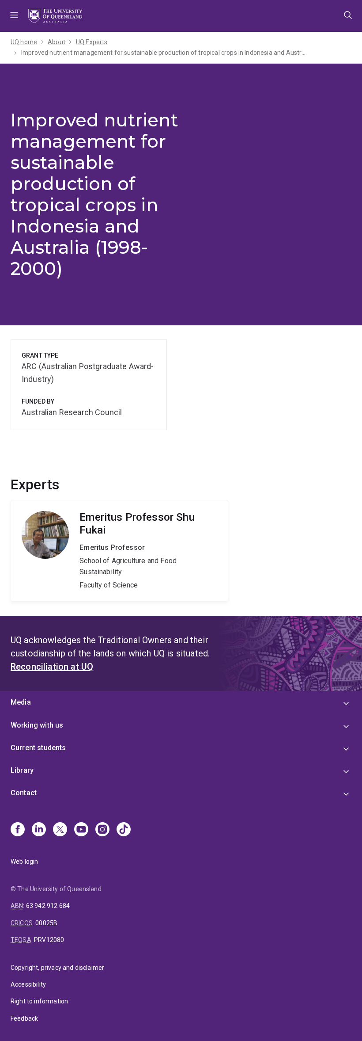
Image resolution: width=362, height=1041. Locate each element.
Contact (24, 793)
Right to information (39, 1001)
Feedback (24, 1018)
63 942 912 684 (48, 905)
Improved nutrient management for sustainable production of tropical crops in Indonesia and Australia (164, 52)
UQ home (24, 42)
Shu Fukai (119, 550)
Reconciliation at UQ (52, 666)
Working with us (37, 725)
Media (21, 702)
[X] (60, 830)
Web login (24, 861)
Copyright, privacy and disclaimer (57, 967)
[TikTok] (124, 830)
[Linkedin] (39, 830)
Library (22, 770)
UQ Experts (92, 42)
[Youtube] (81, 830)
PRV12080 (49, 939)
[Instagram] (102, 830)
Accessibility (28, 984)
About (56, 42)
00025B (46, 923)
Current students (38, 748)
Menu (14, 16)
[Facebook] (18, 830)
